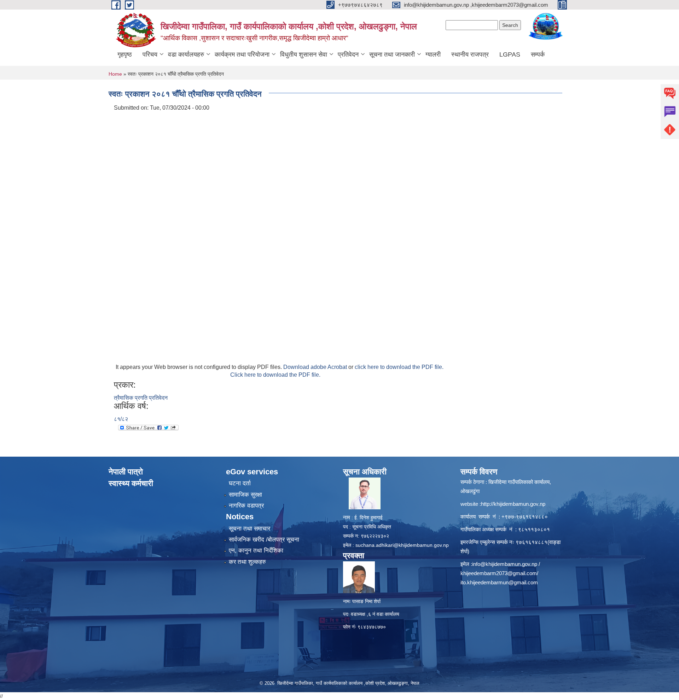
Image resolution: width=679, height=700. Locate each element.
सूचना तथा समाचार (249, 528)
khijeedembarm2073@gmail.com (498, 573)
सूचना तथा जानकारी (392, 54)
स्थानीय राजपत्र (470, 54)
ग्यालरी (433, 54)
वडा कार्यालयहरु (186, 54)
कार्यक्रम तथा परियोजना (242, 54)
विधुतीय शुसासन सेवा (303, 54)
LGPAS (509, 54)
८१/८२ (121, 419)
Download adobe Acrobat (315, 367)
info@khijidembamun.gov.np (504, 564)
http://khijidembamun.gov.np (513, 504)
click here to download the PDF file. (399, 367)
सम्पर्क (538, 54)
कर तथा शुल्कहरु (247, 562)
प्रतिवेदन (348, 54)
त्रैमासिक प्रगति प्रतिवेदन (141, 398)
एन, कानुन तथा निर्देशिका (256, 550)
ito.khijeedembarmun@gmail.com (499, 582)
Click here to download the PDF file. (275, 375)
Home (115, 74)
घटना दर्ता (240, 483)
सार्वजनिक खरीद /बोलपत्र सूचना (264, 539)
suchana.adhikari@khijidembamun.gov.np (402, 545)
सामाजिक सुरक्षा (245, 494)
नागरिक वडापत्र (246, 505)
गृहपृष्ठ (124, 54)
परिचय (150, 54)
